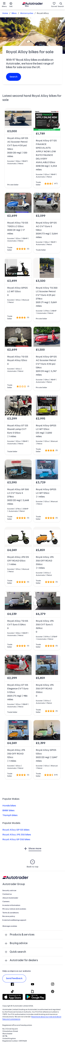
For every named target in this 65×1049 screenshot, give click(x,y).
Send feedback (14, 978)
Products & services (22, 934)
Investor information (11, 905)
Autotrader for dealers (24, 960)
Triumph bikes (10, 815)
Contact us (7, 894)
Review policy (8, 916)
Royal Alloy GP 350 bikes (16, 839)
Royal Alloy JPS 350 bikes (16, 835)
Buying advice (19, 943)
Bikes (14, 13)
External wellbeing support (14, 920)
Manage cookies (9, 926)
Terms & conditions (10, 913)
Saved (54, 6)
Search (61, 6)
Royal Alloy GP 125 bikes (15, 830)
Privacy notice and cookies (14, 909)
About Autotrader (10, 898)
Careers (6, 902)
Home (5, 13)
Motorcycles (26, 13)
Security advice (9, 891)
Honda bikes (9, 806)
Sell (10, 6)
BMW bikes (8, 810)
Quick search (18, 952)
